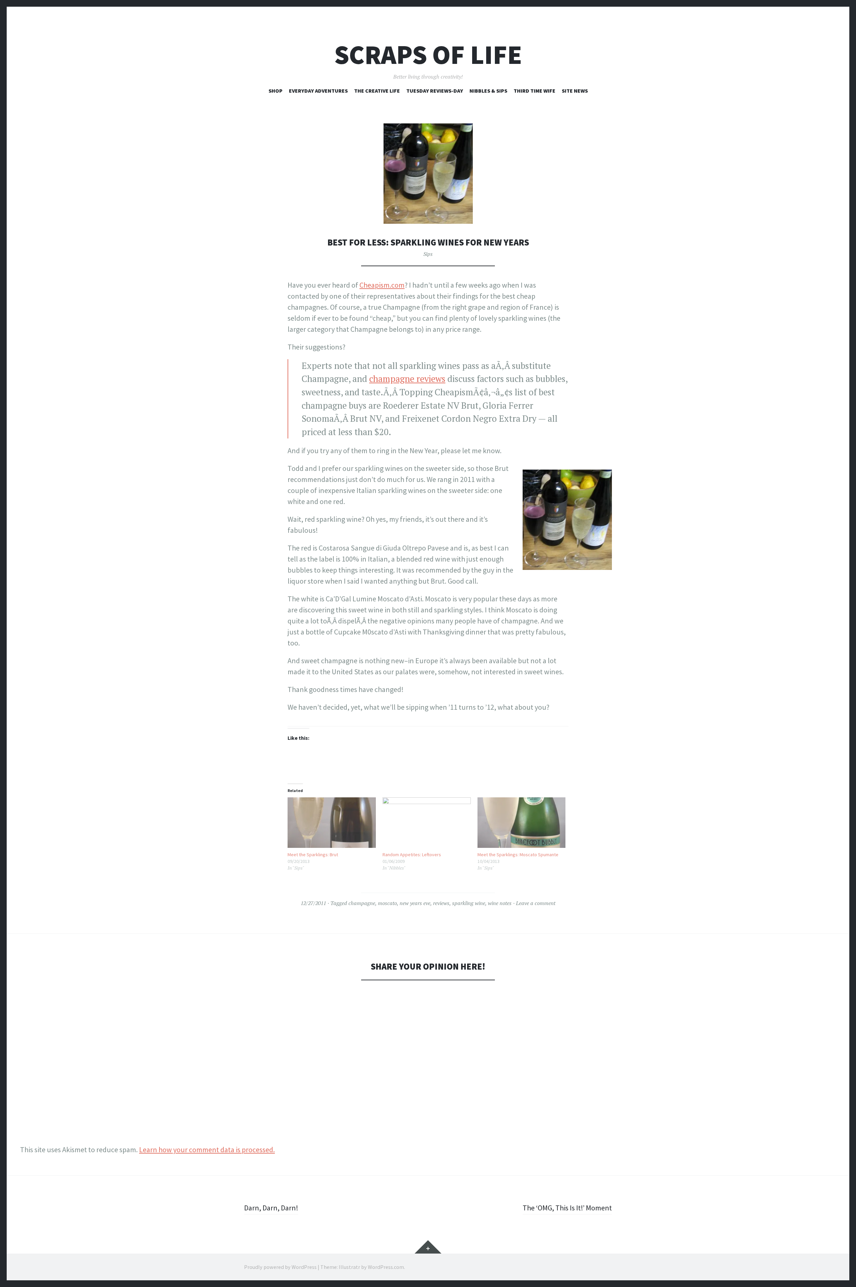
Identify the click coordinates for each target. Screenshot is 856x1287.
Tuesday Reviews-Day (434, 90)
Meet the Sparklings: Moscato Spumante (517, 855)
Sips (428, 254)
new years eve (415, 903)
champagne (361, 903)
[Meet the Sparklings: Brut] (332, 822)
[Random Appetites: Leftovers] (427, 822)
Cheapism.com (382, 285)
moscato (387, 903)
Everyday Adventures (318, 90)
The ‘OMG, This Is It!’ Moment (567, 1207)
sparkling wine (468, 903)
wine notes (500, 903)
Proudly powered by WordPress (280, 1267)
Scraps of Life (428, 54)
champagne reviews (407, 379)
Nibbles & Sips (488, 90)
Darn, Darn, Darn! (271, 1207)
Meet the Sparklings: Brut (313, 855)
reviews (441, 903)
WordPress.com (386, 1267)
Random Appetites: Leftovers (412, 855)
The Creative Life (377, 90)
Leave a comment (535, 903)
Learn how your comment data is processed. (207, 1149)
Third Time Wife (534, 90)
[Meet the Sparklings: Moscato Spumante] (521, 822)
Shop (276, 90)
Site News (575, 90)
